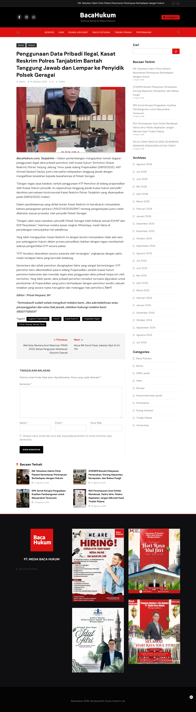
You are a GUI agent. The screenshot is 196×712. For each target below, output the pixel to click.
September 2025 (145, 245)
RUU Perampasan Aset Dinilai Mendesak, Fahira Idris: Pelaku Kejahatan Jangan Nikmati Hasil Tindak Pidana (155, 127)
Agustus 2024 (144, 335)
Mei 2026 (141, 186)
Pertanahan (143, 32)
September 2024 (145, 327)
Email (59, 422)
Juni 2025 (141, 268)
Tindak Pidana (123, 32)
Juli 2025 (141, 260)
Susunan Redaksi (28, 569)
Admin (22, 81)
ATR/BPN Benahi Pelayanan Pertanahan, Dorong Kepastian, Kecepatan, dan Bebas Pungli (106, 474)
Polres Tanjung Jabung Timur (32, 324)
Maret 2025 (142, 290)
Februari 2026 (144, 208)
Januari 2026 (143, 216)
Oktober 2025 (144, 238)
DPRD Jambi (143, 373)
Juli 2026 (141, 171)
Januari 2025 (143, 305)
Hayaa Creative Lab (115, 701)
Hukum (31, 45)
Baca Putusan (101, 32)
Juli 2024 (141, 342)
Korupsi (49, 32)
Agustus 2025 (144, 253)
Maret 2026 (142, 201)
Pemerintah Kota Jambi (149, 395)
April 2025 (142, 283)
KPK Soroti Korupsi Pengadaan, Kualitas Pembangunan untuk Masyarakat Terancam (49, 494)
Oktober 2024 (144, 320)
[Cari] (176, 51)
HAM (61, 32)
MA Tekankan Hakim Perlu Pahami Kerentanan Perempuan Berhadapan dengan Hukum (121, 3)
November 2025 (145, 231)
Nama (24, 422)
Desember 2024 (145, 312)
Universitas (142, 425)
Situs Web (96, 422)
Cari (136, 45)
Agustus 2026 (144, 164)
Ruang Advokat (78, 32)
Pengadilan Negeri (92, 318)
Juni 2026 (141, 179)
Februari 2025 (144, 297)
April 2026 (142, 194)
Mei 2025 (141, 275)
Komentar (26, 384)
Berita (21, 45)
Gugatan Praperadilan (38, 318)
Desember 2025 (145, 223)
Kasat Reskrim (71, 318)
